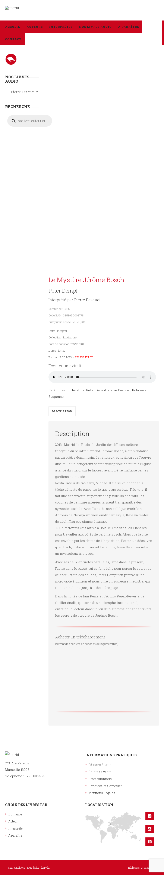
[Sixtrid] (12, 8)
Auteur (13, 821)
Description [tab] (62, 411)
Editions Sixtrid (99, 765)
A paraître (15, 835)
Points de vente (99, 772)
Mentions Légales (101, 793)
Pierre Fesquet (87, 299)
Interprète (15, 828)
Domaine (15, 814)
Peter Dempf (63, 290)
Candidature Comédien (105, 786)
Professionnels (100, 779)
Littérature (76, 390)
